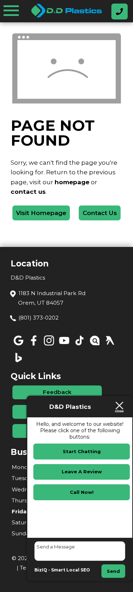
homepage (72, 182)
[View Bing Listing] (18, 362)
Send (113, 571)
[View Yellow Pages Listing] (109, 345)
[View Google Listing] (18, 345)
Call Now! (82, 492)
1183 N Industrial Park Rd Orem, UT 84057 (51, 298)
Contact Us (100, 212)
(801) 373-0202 (38, 317)
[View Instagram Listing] (48, 345)
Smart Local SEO (70, 570)
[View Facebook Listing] (33, 345)
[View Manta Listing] (94, 345)
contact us (28, 191)
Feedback (57, 392)
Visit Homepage (41, 212)
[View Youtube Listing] (64, 345)
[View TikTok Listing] (79, 345)
